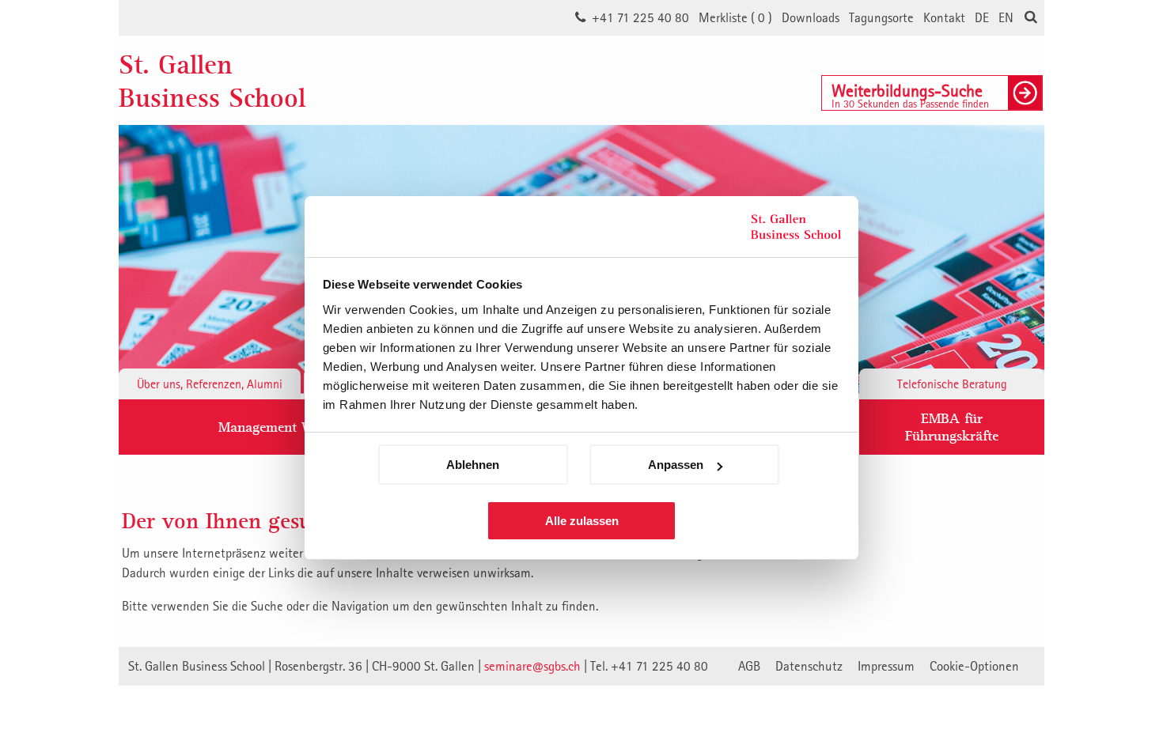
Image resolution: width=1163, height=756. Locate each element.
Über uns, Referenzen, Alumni (209, 383)
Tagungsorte (881, 17)
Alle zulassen (582, 520)
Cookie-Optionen (974, 666)
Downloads (810, 17)
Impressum (886, 666)
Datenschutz (809, 666)
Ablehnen (472, 464)
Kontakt (944, 17)
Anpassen (675, 464)
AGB (749, 666)
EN (1005, 17)
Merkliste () (735, 17)
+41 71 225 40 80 (640, 17)
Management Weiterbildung (302, 426)
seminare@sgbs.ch (532, 666)
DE (982, 17)
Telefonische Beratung (952, 383)
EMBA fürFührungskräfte (951, 427)
